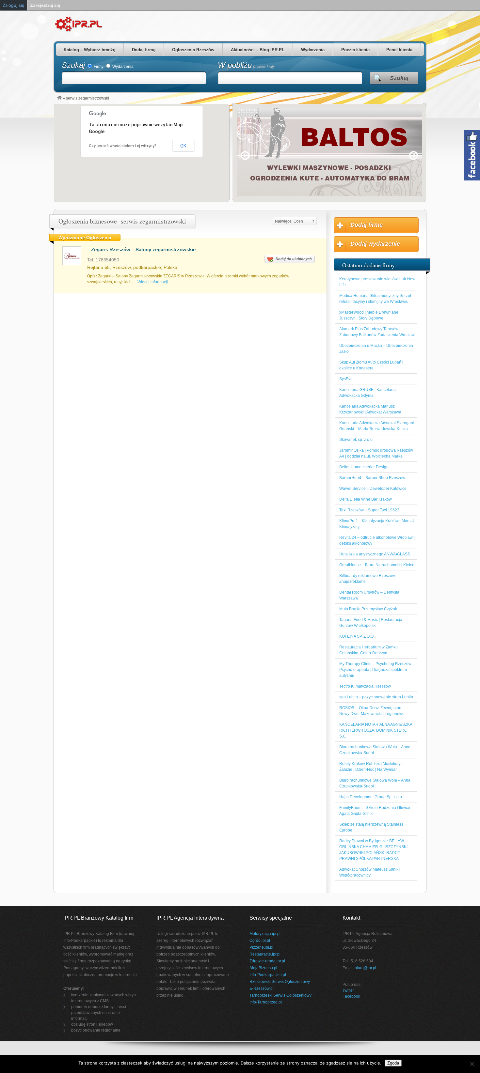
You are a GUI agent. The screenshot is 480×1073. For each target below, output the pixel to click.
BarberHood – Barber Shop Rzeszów (372, 477)
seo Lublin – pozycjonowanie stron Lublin (376, 697)
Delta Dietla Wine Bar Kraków (365, 499)
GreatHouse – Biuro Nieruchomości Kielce (376, 565)
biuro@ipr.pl (365, 968)
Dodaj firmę (143, 49)
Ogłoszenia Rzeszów (193, 49)
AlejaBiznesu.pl (263, 968)
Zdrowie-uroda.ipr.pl (267, 961)
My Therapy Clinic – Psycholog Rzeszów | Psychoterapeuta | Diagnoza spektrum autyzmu (376, 669)
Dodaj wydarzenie (375, 244)
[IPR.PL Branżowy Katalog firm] (59, 98)
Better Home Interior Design (364, 467)
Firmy (98, 66)
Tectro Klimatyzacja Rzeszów (365, 686)
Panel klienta (399, 49)
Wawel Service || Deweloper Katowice (373, 488)
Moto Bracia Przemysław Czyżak (368, 609)
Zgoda (393, 1063)
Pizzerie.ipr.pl (261, 947)
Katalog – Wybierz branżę (89, 49)
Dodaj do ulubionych (294, 259)
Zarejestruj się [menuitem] (45, 5)
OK (183, 145)
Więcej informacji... (154, 282)
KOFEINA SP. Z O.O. (357, 636)
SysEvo (346, 379)
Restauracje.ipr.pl (264, 954)
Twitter (348, 990)
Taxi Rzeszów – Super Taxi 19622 (369, 510)
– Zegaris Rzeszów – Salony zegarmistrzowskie (141, 249)
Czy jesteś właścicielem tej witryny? (122, 146)
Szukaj (73, 65)
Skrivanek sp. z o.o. (356, 439)
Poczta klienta (355, 49)
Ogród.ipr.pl (259, 940)
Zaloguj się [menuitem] (13, 5)
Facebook (351, 996)
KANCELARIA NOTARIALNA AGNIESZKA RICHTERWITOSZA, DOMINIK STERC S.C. (375, 730)
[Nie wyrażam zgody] (472, 1064)
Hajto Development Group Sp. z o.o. (371, 797)
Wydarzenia (313, 49)
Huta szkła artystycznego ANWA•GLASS (374, 554)
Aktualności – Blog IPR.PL (257, 49)
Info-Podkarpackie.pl (267, 974)
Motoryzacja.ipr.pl (264, 933)
